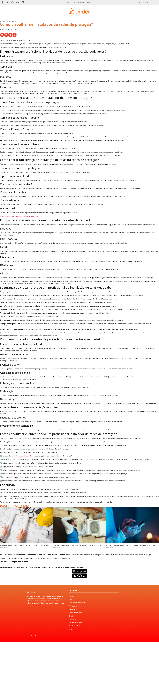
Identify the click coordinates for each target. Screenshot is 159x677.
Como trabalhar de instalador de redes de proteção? (46, 24)
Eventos (71, 616)
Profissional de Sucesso (8, 21)
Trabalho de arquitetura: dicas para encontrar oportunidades (24, 545)
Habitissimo (73, 619)
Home (67, 2)
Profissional (73, 606)
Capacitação (73, 609)
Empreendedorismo (76, 613)
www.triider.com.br (25, 456)
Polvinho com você (75, 623)
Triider (71, 629)
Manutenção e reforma (77, 603)
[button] (2, 35)
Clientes (90, 2)
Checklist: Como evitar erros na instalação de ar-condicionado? (78, 545)
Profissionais (78, 2)
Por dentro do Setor (76, 626)
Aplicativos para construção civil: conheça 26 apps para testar (131, 545)
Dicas (71, 599)
